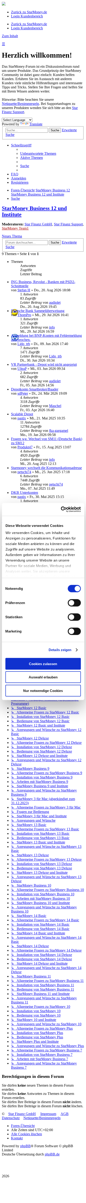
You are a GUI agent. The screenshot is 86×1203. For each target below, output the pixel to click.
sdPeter (22, 393)
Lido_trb (23, 344)
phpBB (25, 1146)
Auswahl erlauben (43, 677)
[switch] (74, 602)
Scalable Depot (22, 414)
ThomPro (24, 315)
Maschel (55, 406)
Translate (35, 124)
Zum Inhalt (10, 36)
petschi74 (24, 472)
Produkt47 (25, 447)
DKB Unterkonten (24, 493)
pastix (21, 418)
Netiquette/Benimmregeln (20, 104)
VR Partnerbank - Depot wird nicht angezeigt (44, 364)
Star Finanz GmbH (38, 224)
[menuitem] (38, 153)
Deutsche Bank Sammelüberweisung (37, 311)
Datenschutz (11, 1118)
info (52, 327)
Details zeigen (60, 650)
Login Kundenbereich (27, 16)
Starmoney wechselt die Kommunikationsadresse (46, 468)
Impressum (48, 1114)
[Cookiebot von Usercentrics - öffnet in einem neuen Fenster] (61, 509)
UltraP (22, 369)
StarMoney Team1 (15, 228)
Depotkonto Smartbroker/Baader (34, 389)
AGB (65, 1114)
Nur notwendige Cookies (43, 690)
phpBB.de (52, 1154)
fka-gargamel (58, 431)
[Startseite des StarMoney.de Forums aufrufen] (4, 4)
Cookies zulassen (43, 664)
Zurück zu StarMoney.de (29, 12)
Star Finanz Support (68, 224)
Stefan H (23, 290)
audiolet (55, 302)
